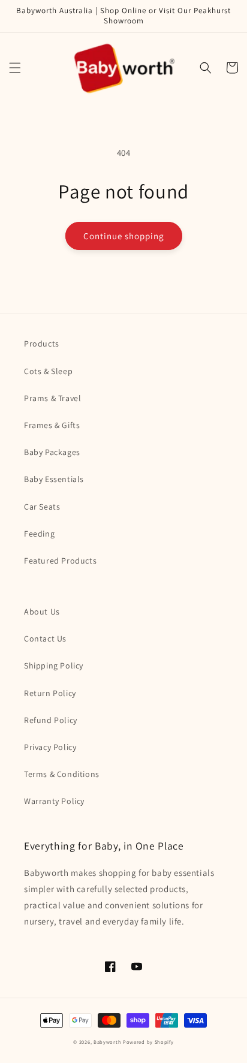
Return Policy (50, 693)
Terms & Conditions (62, 774)
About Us (42, 611)
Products (41, 343)
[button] (15, 68)
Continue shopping (123, 236)
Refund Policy (50, 720)
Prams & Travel (52, 398)
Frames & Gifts (52, 425)
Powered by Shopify (148, 1041)
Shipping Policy (53, 665)
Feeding (39, 533)
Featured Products (60, 560)
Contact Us (45, 638)
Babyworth (107, 1041)
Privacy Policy (50, 747)
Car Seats (42, 506)
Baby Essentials (54, 479)
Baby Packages (52, 452)
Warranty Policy (54, 801)
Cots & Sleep (48, 371)
